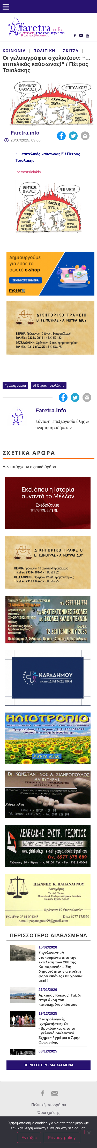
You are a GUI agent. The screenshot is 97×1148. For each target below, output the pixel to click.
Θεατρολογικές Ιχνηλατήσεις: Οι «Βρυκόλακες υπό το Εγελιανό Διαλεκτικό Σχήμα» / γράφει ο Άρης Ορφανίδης (59, 1030)
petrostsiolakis (28, 172)
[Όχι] (88, 1132)
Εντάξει (29, 1137)
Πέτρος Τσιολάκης (49, 385)
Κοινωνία (14, 50)
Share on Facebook (61, 136)
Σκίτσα (70, 50)
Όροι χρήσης (48, 1112)
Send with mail (85, 136)
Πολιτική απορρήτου (48, 1105)
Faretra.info (25, 133)
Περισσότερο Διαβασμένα (48, 1065)
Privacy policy (62, 1137)
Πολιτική (44, 50)
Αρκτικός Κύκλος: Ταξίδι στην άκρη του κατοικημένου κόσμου (60, 1000)
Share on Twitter (73, 136)
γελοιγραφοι (16, 385)
